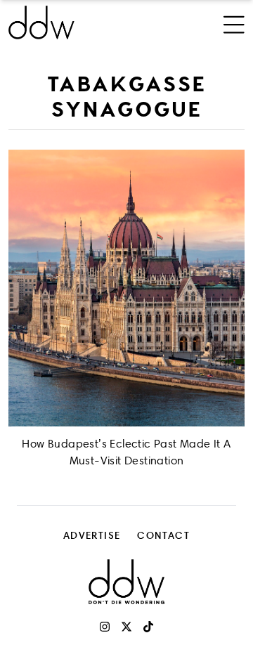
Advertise (92, 535)
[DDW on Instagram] (105, 626)
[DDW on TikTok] (148, 626)
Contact (163, 535)
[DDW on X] (126, 626)
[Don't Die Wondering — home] (82, 22)
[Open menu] (234, 22)
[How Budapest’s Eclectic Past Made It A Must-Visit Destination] (126, 288)
